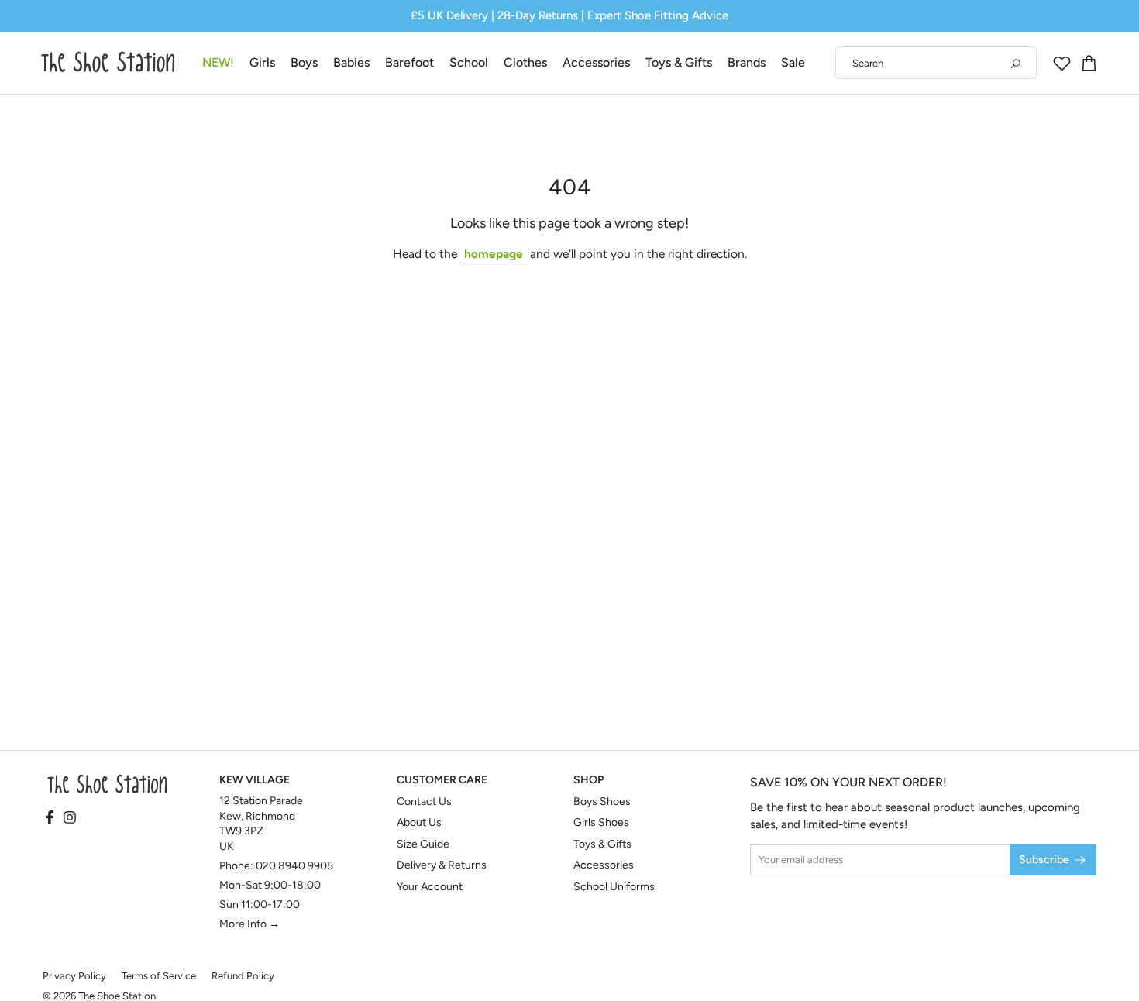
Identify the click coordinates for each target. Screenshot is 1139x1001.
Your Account (430, 886)
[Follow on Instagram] (70, 819)
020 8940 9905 (294, 865)
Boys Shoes (602, 801)
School (468, 62)
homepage (493, 253)
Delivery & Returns (442, 865)
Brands (747, 62)
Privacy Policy (74, 976)
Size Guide (423, 844)
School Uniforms (614, 886)
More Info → (249, 923)
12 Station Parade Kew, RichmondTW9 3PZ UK (261, 823)
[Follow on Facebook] (50, 819)
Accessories (596, 62)
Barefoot (409, 62)
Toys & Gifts (678, 62)
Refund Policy (243, 976)
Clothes (525, 62)
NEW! (218, 62)
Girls (262, 62)
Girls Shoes (601, 822)
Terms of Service (159, 976)
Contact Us (424, 801)
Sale (793, 62)
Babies (351, 62)
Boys (304, 62)
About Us (419, 822)
